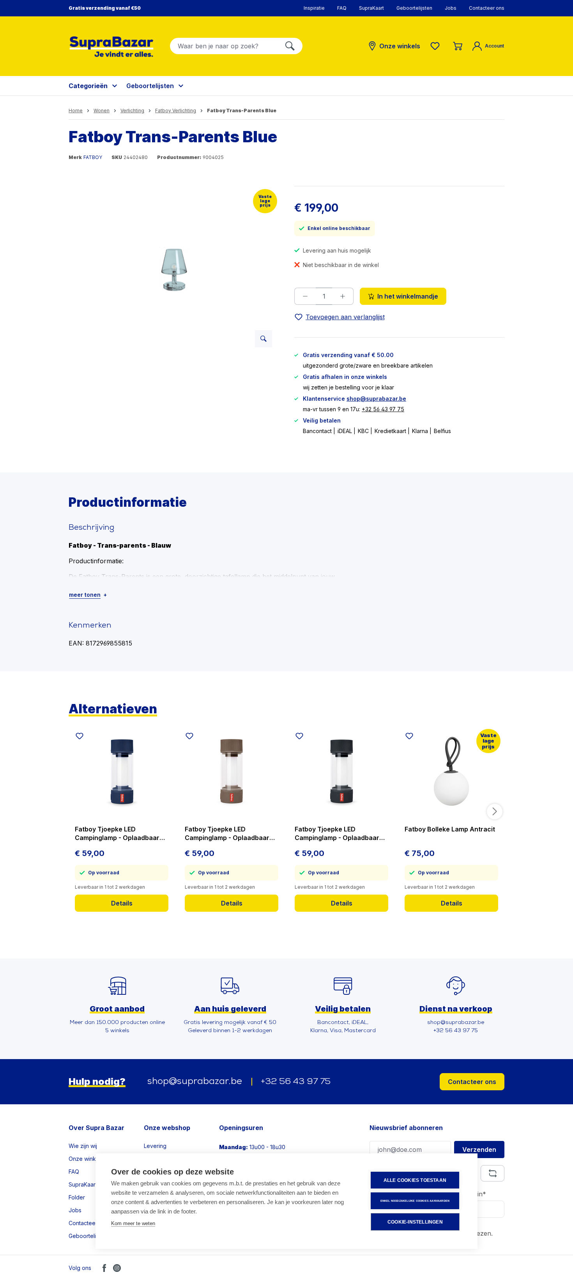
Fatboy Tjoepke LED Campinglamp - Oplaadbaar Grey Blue (117, 833)
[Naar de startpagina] (111, 46)
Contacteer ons (486, 8)
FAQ (342, 8)
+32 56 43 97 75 (383, 409)
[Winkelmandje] (457, 46)
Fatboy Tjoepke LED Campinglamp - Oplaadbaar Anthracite (337, 833)
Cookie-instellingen (415, 1222)
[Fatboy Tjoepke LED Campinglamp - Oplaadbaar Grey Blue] (122, 772)
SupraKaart (371, 8)
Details (122, 903)
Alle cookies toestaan (415, 1180)
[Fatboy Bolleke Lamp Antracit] (451, 772)
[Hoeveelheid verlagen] (305, 296)
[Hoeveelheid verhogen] (343, 296)
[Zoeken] (290, 46)
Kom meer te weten (133, 1223)
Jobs (450, 8)
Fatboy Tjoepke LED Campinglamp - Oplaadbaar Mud (227, 833)
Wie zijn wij (83, 1146)
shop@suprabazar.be (376, 398)
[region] (173, 270)
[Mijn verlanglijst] (436, 46)
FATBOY (92, 157)
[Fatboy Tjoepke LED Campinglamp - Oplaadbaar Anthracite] (341, 772)
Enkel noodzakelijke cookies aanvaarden (415, 1200)
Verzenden (479, 1149)
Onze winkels (86, 1158)
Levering (155, 1146)
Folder (77, 1197)
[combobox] (224, 46)
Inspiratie (314, 8)
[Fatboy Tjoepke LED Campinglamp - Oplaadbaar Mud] (232, 772)
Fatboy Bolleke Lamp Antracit (450, 829)
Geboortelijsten (414, 8)
